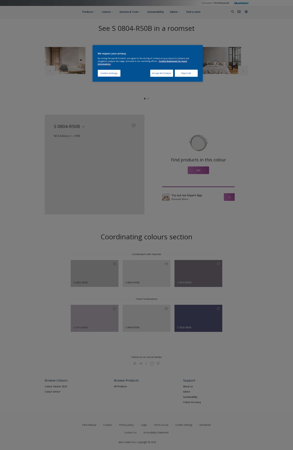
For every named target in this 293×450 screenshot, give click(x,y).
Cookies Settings (109, 73)
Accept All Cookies (161, 73)
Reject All (186, 73)
